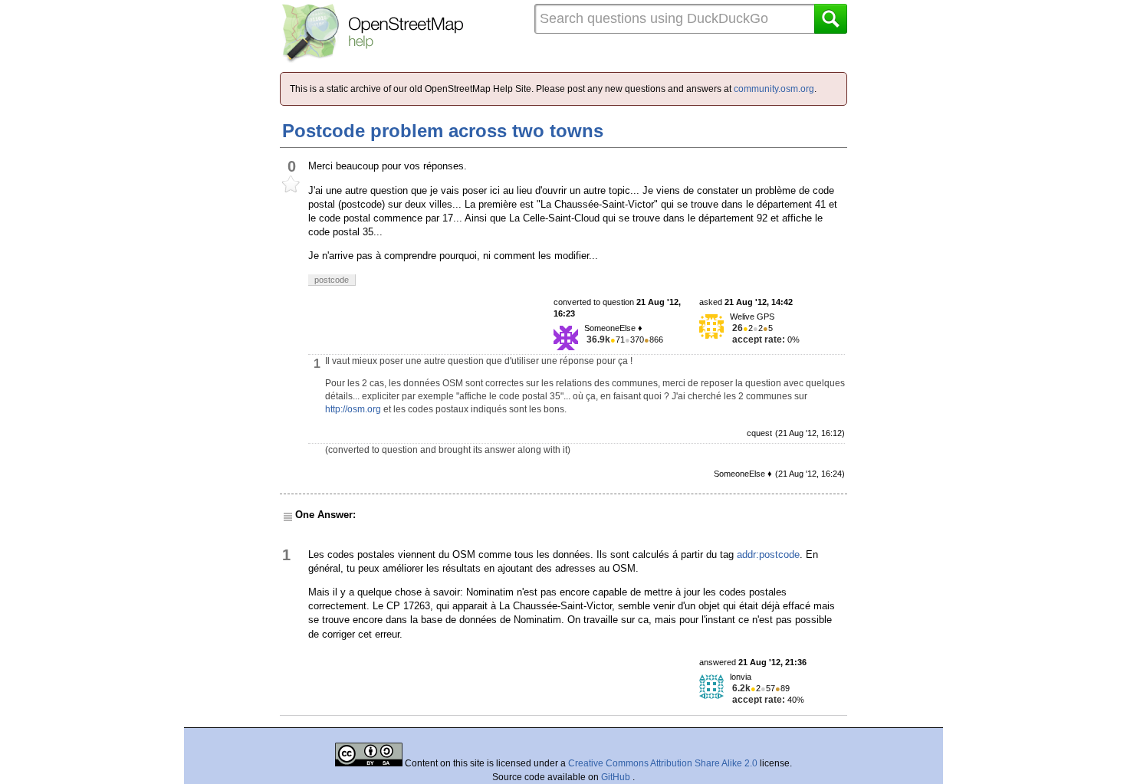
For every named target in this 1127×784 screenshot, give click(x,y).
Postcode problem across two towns (442, 130)
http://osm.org (353, 409)
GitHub (616, 777)
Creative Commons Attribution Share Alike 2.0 (662, 763)
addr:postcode (768, 554)
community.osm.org (774, 89)
